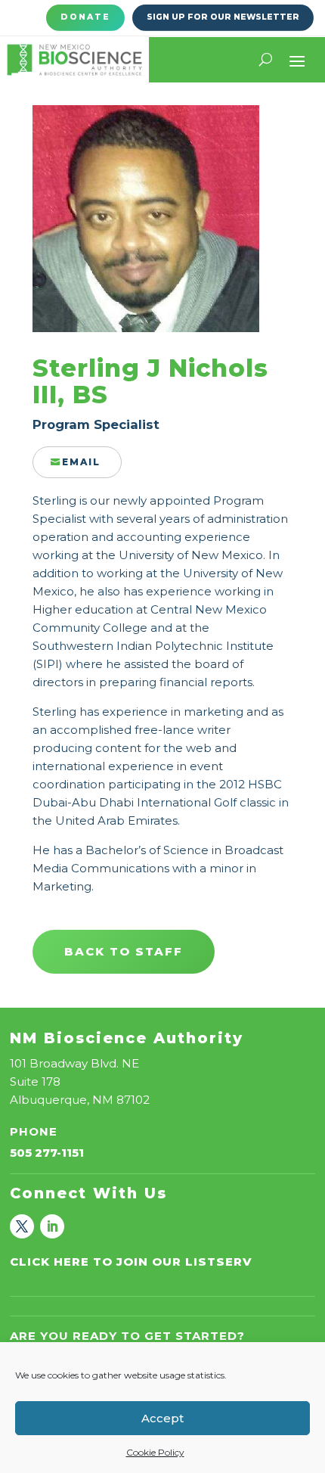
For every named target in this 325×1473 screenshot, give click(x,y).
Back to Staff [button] (123, 951)
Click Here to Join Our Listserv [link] (131, 1261)
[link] (74, 59)
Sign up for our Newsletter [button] (223, 17)
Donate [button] (85, 17)
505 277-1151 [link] (47, 1152)
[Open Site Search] (265, 60)
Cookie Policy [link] (155, 1452)
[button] (297, 60)
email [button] (81, 462)
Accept (162, 1418)
